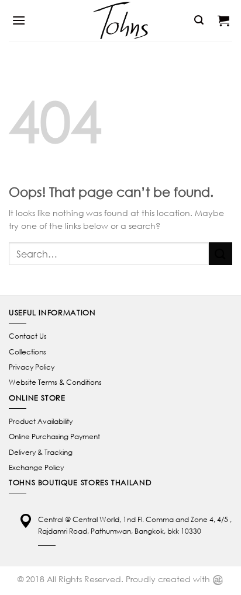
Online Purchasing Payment (54, 436)
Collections (27, 351)
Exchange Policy (36, 467)
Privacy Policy (31, 367)
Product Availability (41, 421)
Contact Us (28, 336)
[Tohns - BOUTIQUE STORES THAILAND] (120, 20)
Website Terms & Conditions (55, 382)
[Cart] (223, 20)
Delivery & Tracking (41, 452)
